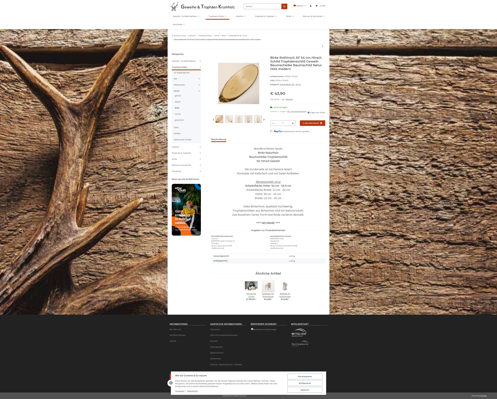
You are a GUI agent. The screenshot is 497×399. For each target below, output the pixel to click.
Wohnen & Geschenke (181, 165)
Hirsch (177, 91)
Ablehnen (305, 390)
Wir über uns (175, 329)
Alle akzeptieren (305, 376)
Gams (176, 127)
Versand (289, 99)
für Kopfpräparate (182, 72)
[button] (299, 5)
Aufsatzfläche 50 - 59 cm (290, 84)
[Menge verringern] (273, 123)
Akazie (177, 102)
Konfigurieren (305, 383)
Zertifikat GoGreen (177, 335)
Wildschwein (179, 85)
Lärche (178, 114)
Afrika (174, 159)
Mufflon (177, 133)
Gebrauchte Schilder (183, 139)
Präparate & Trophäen (181, 153)
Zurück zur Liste (180, 35)
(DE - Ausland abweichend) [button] (296, 111)
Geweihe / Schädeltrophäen (184, 61)
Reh (175, 78)
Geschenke (176, 171)
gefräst (178, 95)
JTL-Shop (483, 396)
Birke (177, 108)
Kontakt (173, 341)
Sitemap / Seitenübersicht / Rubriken (226, 364)
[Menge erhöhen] (293, 123)
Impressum (179, 391)
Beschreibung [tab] (218, 139)
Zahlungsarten (216, 347)
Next (264, 119)
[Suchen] (284, 6)
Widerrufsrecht (216, 353)
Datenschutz (192, 391)
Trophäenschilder (179, 67)
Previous (213, 119)
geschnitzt (179, 120)
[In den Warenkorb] (213, 54)
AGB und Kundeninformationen (224, 335)
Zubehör (175, 147)
